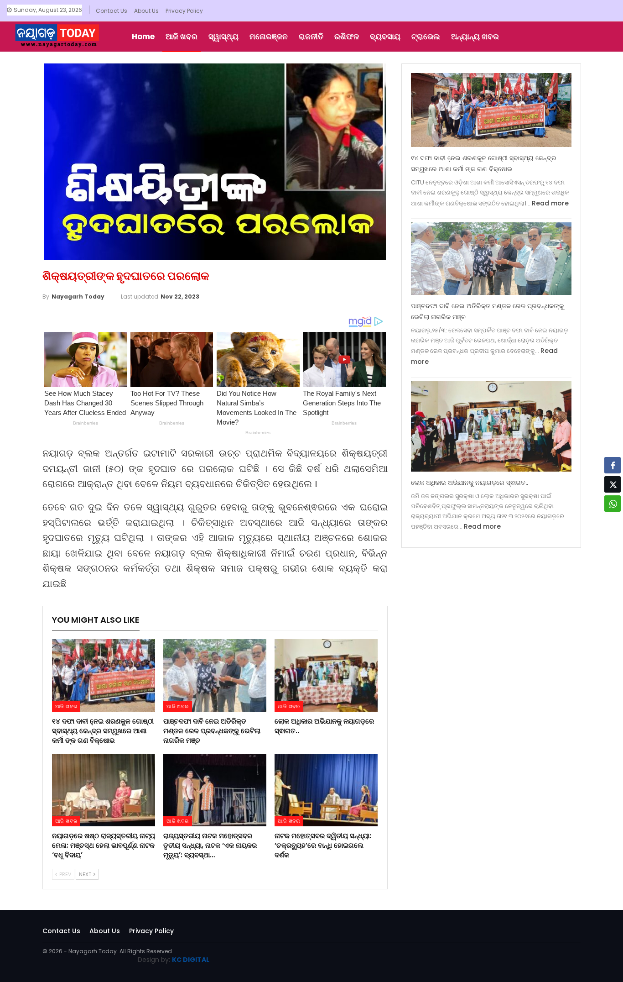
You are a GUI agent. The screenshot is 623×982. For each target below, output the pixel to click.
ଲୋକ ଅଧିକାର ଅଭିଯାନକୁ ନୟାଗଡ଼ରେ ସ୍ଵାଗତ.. (469, 482)
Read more (550, 203)
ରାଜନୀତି (311, 36)
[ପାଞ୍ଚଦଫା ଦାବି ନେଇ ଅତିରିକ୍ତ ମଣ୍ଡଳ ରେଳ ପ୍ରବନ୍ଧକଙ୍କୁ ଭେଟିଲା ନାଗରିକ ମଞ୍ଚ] (214, 675)
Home (143, 36)
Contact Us (111, 11)
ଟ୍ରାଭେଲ (425, 36)
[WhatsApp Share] (612, 503)
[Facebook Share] (612, 465)
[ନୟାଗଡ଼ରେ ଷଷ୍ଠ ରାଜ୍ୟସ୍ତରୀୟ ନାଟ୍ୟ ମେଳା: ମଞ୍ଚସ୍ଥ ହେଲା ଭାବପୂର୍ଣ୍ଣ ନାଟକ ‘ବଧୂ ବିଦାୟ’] (103, 790)
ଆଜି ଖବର (181, 36)
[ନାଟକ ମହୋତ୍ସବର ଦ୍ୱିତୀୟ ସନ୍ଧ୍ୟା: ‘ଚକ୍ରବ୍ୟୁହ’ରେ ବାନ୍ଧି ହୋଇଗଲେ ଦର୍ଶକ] (326, 790)
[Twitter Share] (612, 484)
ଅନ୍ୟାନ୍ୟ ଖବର (475, 36)
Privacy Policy (184, 11)
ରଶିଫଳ (346, 36)
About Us (146, 11)
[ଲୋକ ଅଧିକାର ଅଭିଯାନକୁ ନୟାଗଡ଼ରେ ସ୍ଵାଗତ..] (326, 675)
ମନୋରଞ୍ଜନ (268, 36)
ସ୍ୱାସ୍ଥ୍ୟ (223, 36)
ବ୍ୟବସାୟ (385, 36)
